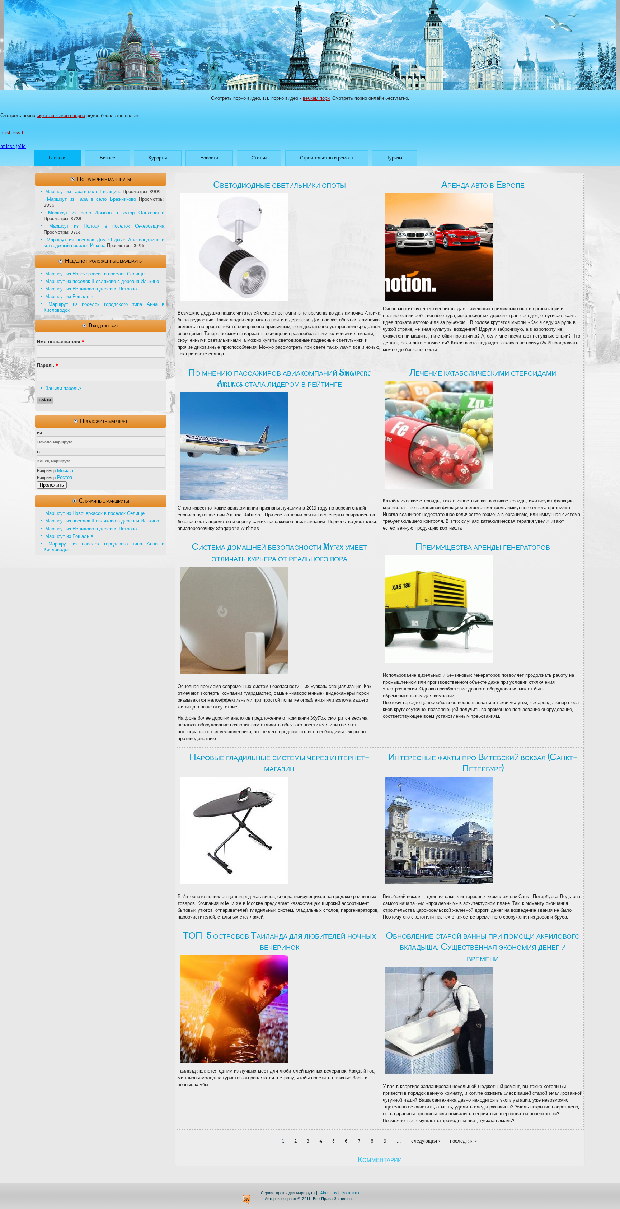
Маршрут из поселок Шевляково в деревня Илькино (102, 281)
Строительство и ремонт (326, 158)
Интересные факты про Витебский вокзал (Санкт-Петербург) (482, 763)
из (39, 432)
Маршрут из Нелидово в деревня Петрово (91, 289)
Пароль (47, 365)
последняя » (463, 1141)
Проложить (52, 485)
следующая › (425, 1141)
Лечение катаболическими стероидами (482, 372)
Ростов (64, 477)
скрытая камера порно (61, 115)
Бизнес (107, 158)
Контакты (350, 1193)
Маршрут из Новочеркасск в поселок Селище (95, 274)
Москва (65, 471)
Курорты (158, 158)
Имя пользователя (60, 342)
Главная (57, 158)
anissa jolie (13, 146)
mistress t (11, 133)
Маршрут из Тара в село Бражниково (91, 199)
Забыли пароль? (63, 388)
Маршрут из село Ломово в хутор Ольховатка (106, 213)
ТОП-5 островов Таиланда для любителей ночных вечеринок (279, 941)
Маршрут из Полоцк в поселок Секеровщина (107, 226)
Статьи (259, 158)
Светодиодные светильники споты (279, 185)
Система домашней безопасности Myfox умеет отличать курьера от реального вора (279, 552)
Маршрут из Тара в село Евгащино (83, 192)
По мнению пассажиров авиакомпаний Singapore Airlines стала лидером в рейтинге (279, 378)
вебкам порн (316, 98)
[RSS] (246, 1199)
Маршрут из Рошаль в (69, 296)
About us (328, 1193)
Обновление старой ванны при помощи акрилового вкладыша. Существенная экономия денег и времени (483, 947)
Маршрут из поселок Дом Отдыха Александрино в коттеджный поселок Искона (104, 243)
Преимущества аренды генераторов (482, 547)
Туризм (394, 158)
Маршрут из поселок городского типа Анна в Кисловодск (104, 307)
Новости (209, 158)
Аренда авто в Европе (483, 185)
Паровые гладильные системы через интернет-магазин (279, 763)
